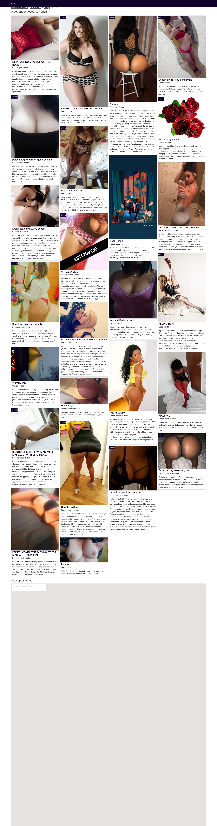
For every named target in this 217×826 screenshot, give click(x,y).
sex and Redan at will (122, 320)
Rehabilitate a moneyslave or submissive (84, 339)
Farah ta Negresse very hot (174, 470)
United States (35, 8)
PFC (13, 3)
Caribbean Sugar (70, 507)
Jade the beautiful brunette (125, 492)
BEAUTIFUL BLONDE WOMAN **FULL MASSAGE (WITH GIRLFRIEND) (33, 453)
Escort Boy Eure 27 (170, 139)
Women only (19, 382)
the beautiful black (71, 190)
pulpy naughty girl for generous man (32, 159)
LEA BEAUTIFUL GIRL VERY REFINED (179, 227)
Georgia (47, 8)
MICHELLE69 (117, 412)
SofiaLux (115, 104)
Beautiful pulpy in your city (27, 324)
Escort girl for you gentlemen (175, 79)
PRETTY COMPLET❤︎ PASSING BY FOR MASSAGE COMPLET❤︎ (34, 553)
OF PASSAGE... (69, 271)
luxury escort (166, 323)
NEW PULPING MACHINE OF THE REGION (31, 63)
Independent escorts (19, 8)
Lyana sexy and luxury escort (28, 228)
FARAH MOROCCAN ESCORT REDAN (82, 108)
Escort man (116, 240)
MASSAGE (164, 415)
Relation (65, 564)
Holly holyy (67, 405)
